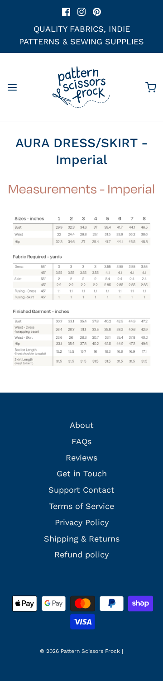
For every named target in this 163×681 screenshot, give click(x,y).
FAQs (81, 441)
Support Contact (81, 489)
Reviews (81, 457)
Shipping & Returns (82, 538)
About (82, 425)
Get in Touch (82, 473)
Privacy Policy (82, 522)
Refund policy (81, 554)
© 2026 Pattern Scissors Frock (80, 651)
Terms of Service (81, 506)
